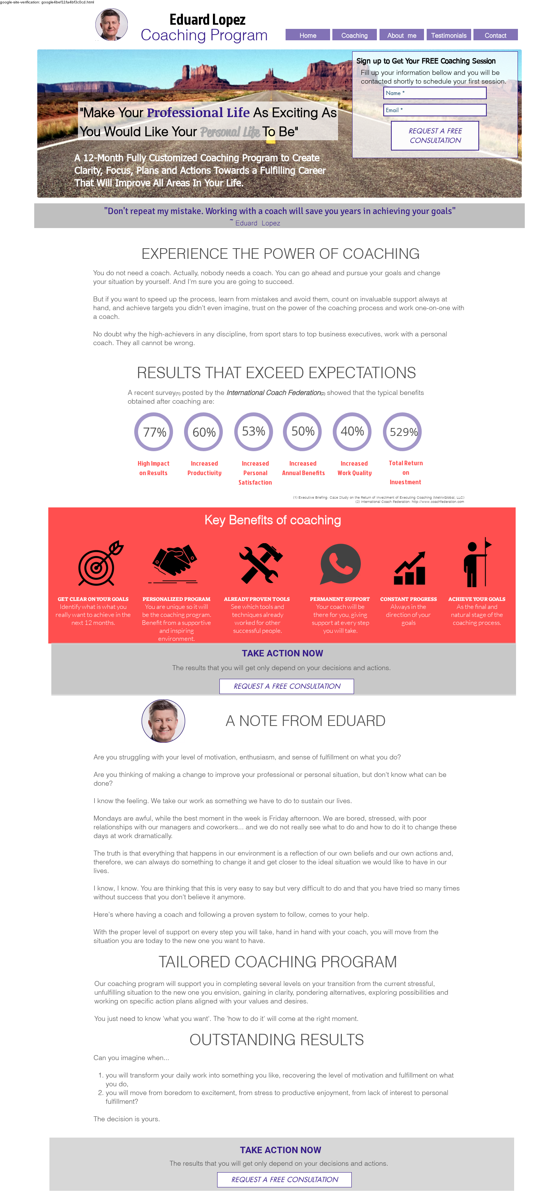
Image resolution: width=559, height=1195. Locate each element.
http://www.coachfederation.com (438, 501)
